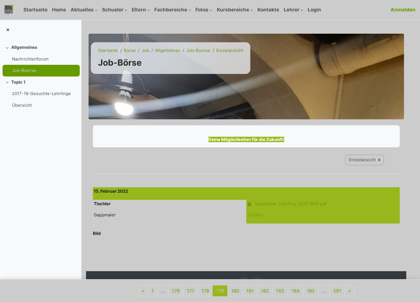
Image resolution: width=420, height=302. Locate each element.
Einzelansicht (229, 50)
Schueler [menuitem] (112, 10)
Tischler (255, 215)
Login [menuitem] (314, 10)
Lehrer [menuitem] (291, 10)
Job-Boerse (24, 70)
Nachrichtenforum (30, 59)
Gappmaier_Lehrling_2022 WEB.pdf (291, 203)
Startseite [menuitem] (35, 10)
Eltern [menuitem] (139, 10)
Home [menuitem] (59, 10)
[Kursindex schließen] (7, 30)
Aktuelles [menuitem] (82, 10)
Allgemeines (24, 47)
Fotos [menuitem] (202, 10)
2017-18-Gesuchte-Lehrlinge (41, 93)
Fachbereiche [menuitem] (170, 10)
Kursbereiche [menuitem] (233, 10)
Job (145, 50)
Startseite (108, 50)
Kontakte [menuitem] (268, 10)
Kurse (130, 50)
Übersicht (22, 105)
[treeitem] (40, 59)
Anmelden (403, 10)
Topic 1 (18, 82)
